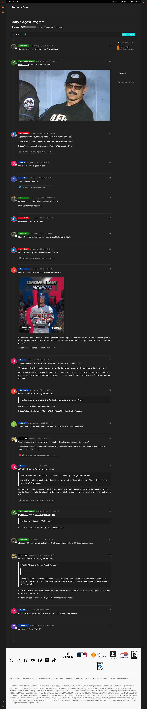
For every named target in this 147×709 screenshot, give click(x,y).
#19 (110, 610)
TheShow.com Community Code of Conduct (55, 678)
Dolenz (22, 162)
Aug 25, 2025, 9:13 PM (51, 511)
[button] (3, 702)
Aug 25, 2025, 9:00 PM (43, 438)
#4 (110, 162)
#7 (110, 218)
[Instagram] (18, 660)
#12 (110, 390)
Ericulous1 (23, 46)
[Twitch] (40, 660)
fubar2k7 (23, 423)
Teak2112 (23, 438)
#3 (110, 133)
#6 (110, 198)
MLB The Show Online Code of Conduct (91, 678)
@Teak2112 (23, 469)
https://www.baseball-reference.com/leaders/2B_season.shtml (45, 146)
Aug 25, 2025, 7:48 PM (42, 360)
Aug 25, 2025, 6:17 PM (51, 61)
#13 (110, 423)
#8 (110, 233)
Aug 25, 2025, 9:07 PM (42, 466)
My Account (135, 1)
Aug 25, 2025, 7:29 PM (45, 269)
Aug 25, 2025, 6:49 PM (45, 133)
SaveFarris (24, 269)
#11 (110, 360)
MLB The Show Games (119, 678)
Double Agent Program (43, 393)
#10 (110, 269)
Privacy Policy (28, 678)
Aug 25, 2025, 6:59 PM (42, 162)
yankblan (23, 178)
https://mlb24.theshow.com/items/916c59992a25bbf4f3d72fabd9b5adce (50, 411)
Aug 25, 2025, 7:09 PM (43, 178)
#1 (110, 46)
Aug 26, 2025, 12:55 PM (45, 625)
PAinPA (22, 610)
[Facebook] (25, 660)
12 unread (122, 73)
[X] (11, 660)
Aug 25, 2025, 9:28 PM (44, 539)
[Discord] (47, 660)
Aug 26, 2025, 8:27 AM (42, 610)
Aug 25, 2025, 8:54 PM (43, 423)
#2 (110, 61)
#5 (110, 178)
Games (114, 1)
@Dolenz (22, 393)
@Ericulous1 (23, 64)
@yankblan (23, 221)
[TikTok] (54, 660)
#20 (109, 625)
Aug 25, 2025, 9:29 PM (43, 555)
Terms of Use (15, 678)
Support (123, 1)
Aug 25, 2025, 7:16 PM (44, 233)
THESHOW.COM (13, 1)
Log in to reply (128, 34)
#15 (110, 466)
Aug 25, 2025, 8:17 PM (45, 390)
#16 (110, 511)
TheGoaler (24, 625)
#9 (110, 249)
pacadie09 (24, 133)
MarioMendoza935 (27, 61)
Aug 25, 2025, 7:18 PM (45, 249)
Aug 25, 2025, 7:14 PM (45, 218)
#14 (110, 438)
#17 (110, 539)
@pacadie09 (23, 201)
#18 (110, 555)
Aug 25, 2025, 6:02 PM (44, 46)
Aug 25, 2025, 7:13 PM (44, 198)
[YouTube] (33, 660)
